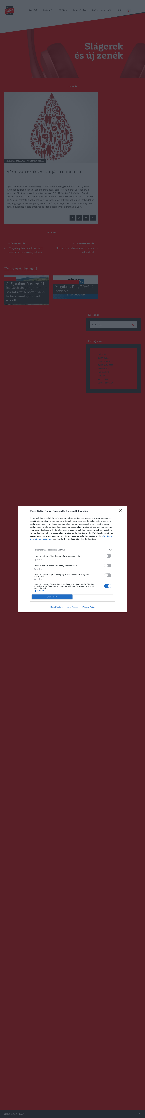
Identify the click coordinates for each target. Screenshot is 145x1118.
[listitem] (72, 549)
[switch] (107, 556)
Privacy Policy (88, 607)
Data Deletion (56, 607)
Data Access (72, 607)
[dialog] (72, 559)
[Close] (121, 511)
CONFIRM (52, 597)
